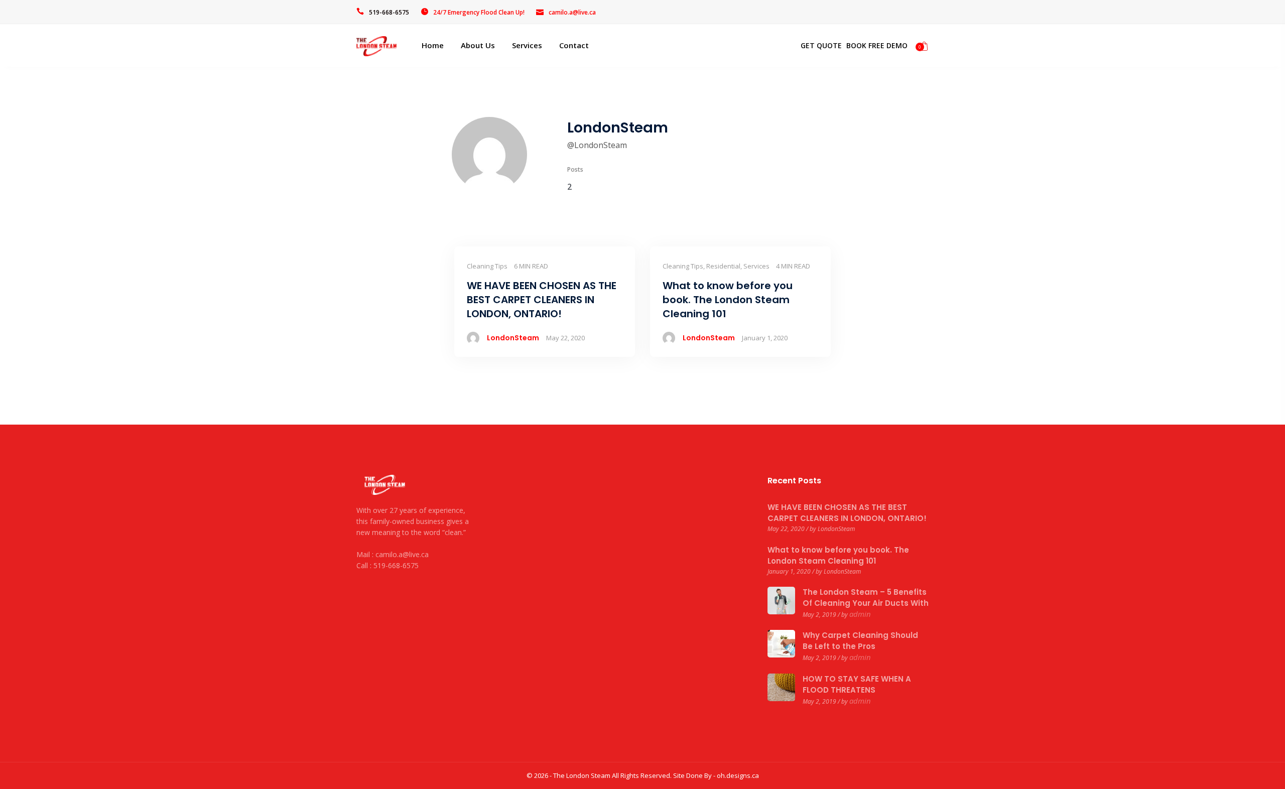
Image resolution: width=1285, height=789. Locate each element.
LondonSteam (513, 338)
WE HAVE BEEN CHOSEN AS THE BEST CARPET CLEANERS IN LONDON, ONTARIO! (847, 512)
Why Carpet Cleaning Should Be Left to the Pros (860, 640)
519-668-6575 (389, 12)
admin (860, 614)
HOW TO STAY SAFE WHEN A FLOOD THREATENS (857, 684)
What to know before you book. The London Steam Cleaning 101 (838, 555)
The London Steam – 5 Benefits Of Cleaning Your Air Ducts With (866, 597)
